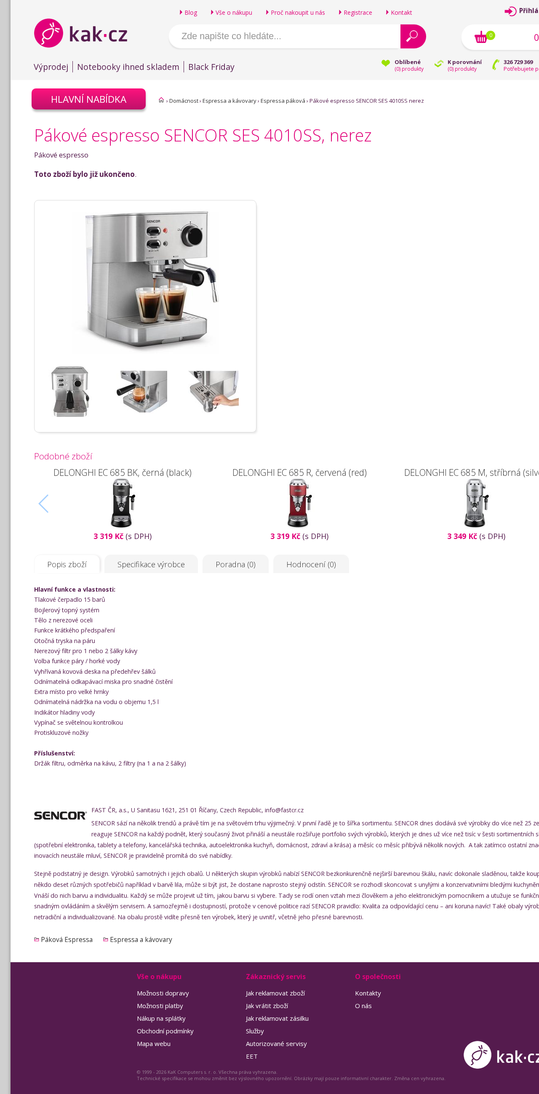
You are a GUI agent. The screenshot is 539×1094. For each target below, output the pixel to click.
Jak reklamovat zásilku (277, 1018)
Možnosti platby (160, 1005)
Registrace (358, 12)
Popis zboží (67, 564)
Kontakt (401, 12)
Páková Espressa (67, 939)
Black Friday (211, 66)
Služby (255, 1031)
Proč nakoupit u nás (298, 12)
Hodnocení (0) (311, 564)
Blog (190, 12)
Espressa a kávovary (229, 100)
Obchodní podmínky (165, 1031)
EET (252, 1056)
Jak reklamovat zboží (275, 993)
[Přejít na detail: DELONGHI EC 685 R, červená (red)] (299, 526)
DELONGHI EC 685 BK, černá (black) (122, 472)
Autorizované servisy (276, 1043)
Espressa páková (283, 100)
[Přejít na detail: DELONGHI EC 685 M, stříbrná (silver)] (476, 526)
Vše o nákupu (234, 12)
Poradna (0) (236, 564)
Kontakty (368, 993)
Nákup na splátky (161, 1018)
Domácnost (183, 100)
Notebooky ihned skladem (128, 66)
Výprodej (51, 66)
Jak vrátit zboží (267, 1005)
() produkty (409, 68)
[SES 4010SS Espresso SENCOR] (145, 362)
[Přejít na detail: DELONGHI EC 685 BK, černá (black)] (122, 526)
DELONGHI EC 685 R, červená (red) (299, 472)
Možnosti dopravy (163, 993)
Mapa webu (154, 1043)
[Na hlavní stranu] (88, 32)
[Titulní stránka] (161, 100)
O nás (363, 1005)
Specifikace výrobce (151, 564)
